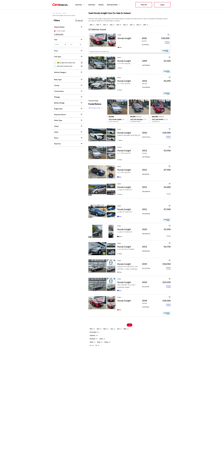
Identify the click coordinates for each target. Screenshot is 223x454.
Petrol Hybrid (93, 332)
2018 (104, 24)
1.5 (96, 345)
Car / (53, 13)
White (125, 329)
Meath (98, 342)
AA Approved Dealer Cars (67, 63)
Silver (91, 329)
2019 (98, 24)
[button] (82, 63)
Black (104, 329)
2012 (124, 24)
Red (118, 329)
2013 (118, 24)
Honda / (64, 13)
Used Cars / (59, 13)
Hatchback (92, 338)
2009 (144, 24)
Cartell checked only (65, 66)
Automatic (92, 335)
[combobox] (60, 44)
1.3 (90, 345)
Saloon (101, 338)
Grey (112, 329)
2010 (138, 24)
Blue (98, 329)
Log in (162, 5)
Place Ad (144, 5)
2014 (111, 24)
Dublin (91, 342)
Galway (106, 342)
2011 (131, 24)
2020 (91, 24)
